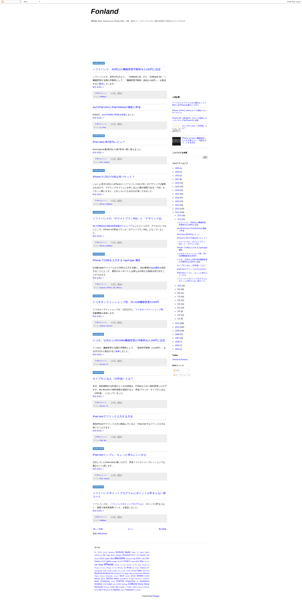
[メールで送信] (112, 93)
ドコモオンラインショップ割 (149, 309)
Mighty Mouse (99, 576)
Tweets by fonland (179, 359)
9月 (179, 289)
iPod (101, 162)
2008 (177, 334)
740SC (99, 552)
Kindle (109, 571)
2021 (177, 179)
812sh (105, 552)
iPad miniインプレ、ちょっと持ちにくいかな (120, 454)
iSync (137, 568)
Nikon (103, 579)
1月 (179, 319)
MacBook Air (108, 573)
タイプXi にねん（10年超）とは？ (113, 378)
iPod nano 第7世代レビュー (109, 141)
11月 (179, 219)
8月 (179, 293)
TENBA (112, 587)
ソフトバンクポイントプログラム (126, 504)
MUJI (122, 576)
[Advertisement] (151, 41)
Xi (107, 364)
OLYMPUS (124, 579)
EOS (138, 559)
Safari (109, 584)
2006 (177, 342)
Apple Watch (144, 552)
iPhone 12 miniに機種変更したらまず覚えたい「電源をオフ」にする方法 (194, 140)
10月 (179, 286)
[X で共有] (116, 93)
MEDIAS (146, 573)
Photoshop (105, 581)
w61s (96, 590)
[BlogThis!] (114, 93)
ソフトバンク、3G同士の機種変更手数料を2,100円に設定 (127, 69)
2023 (177, 172)
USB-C (134, 587)
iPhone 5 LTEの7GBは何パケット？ (114, 176)
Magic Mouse (130, 573)
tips (105, 440)
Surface (106, 587)
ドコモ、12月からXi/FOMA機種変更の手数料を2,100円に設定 (129, 340)
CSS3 (101, 559)
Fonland (105, 11)
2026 (177, 168)
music (127, 576)
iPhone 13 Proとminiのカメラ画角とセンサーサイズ (189, 111)
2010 (177, 327)
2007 (177, 338)
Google (114, 561)
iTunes (143, 568)
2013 (177, 209)
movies (116, 576)
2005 (177, 345)
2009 (177, 331)
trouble (121, 587)
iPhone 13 (145, 565)
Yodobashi (129, 590)
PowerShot (130, 581)
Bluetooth (127, 555)
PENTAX (146, 579)
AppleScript (98, 555)
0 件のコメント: (101, 93)
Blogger (119, 555)
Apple (128, 552)
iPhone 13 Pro (111, 568)
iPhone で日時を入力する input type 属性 (116, 260)
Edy (134, 559)
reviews (106, 162)
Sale (113, 584)
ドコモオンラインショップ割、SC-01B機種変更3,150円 (126, 302)
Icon (137, 561)
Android (102, 288)
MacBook (98, 573)
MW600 (140, 576)
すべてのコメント (183, 375)
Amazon (111, 552)
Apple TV (135, 552)
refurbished (144, 581)
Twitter (129, 587)
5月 (179, 304)
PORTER (120, 581)
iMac (142, 561)
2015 (177, 201)
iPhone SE (122, 568)
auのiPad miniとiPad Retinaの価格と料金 (117, 107)
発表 (123, 114)
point (113, 581)
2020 (177, 183)
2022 (177, 176)
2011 (177, 323)
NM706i (109, 579)
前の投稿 (162, 529)
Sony (140, 584)
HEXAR (120, 561)
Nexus (97, 579)
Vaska (140, 587)
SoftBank (103, 97)
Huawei (132, 561)
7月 (179, 297)
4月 (179, 308)
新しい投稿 (98, 529)
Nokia (116, 579)
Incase (147, 561)
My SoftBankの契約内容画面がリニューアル (113, 226)
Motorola (109, 576)
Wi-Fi (101, 590)
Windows (107, 590)
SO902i (118, 584)
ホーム (131, 529)
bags (108, 555)
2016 (177, 198)
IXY (148, 568)
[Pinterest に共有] (121, 93)
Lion (123, 571)
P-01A (131, 579)
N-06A (147, 576)
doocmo (129, 559)
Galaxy (97, 561)
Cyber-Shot (109, 559)
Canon (142, 555)
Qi (137, 581)
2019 (177, 187)
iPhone (102, 204)
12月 (179, 216)
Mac (139, 570)
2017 (177, 194)
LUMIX (128, 571)
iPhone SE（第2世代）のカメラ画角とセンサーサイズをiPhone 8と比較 (189, 119)
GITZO (103, 561)
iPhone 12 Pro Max (134, 565)
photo (96, 581)
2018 (177, 190)
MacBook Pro (119, 573)
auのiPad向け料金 (110, 114)
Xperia (116, 589)
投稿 (177, 370)
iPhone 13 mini (99, 568)
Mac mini (146, 571)
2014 (177, 205)
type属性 (155, 268)
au (100, 127)
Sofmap (124, 584)
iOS (114, 288)
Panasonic (138, 579)
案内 (101, 84)
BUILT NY (135, 555)
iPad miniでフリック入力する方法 (113, 416)
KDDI (105, 571)
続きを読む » (98, 87)
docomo (109, 326)
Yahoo (122, 590)
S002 (104, 584)
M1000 (134, 571)
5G (95, 552)
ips (133, 568)
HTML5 (109, 288)
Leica (119, 571)
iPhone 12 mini (120, 565)
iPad (104, 127)
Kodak (114, 571)
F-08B (143, 559)
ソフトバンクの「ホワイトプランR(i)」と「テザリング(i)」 (128, 218)
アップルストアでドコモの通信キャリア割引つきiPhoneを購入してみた (189, 104)
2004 (177, 349)
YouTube (137, 590)
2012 (177, 212)
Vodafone (146, 587)
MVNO (133, 576)
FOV (147, 559)
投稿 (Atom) (102, 534)
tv (125, 587)
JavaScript (98, 571)
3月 (179, 311)
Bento (113, 555)
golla (109, 561)
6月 (179, 300)
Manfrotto (138, 573)
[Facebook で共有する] (119, 93)
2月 (179, 315)
